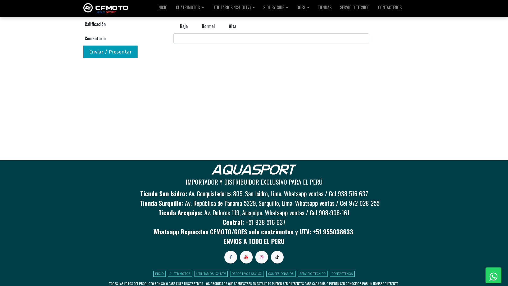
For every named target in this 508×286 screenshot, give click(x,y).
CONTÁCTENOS (342, 274)
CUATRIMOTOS (180, 274)
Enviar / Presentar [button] (110, 52)
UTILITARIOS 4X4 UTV (211, 274)
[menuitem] (162, 8)
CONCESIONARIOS (281, 274)
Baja (184, 26)
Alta (232, 26)
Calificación (95, 24)
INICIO (159, 274)
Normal (208, 26)
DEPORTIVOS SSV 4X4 (247, 274)
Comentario (95, 38)
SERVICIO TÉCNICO (313, 274)
